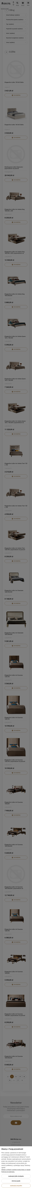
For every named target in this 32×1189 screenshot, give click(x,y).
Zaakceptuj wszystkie (16, 1185)
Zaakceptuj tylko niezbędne (16, 1176)
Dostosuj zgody (16, 1181)
